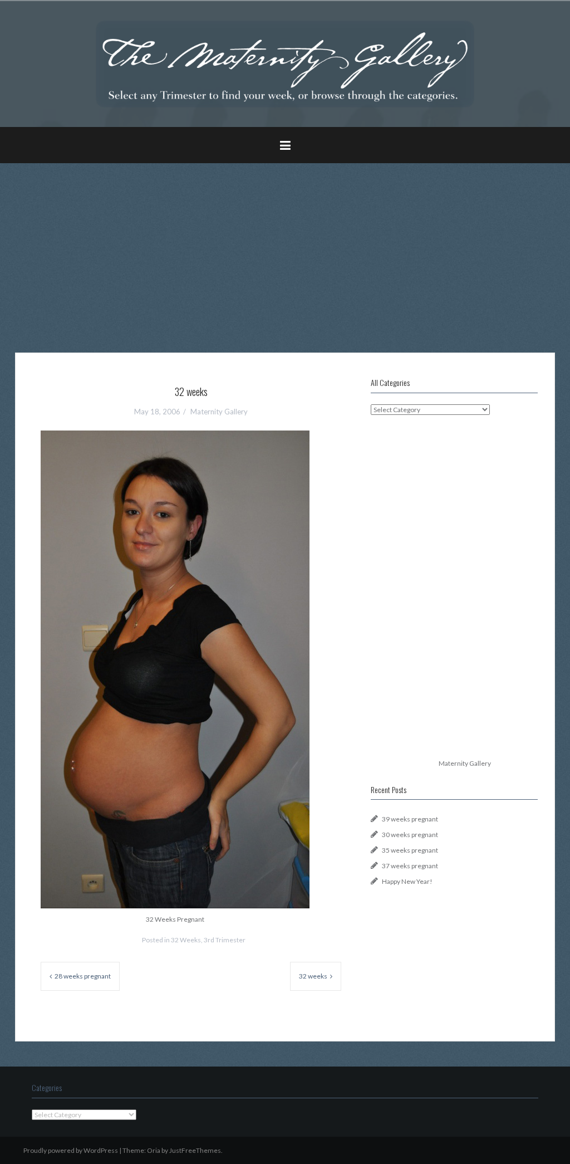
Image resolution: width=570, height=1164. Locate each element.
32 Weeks (186, 940)
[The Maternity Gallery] (285, 63)
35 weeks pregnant (410, 850)
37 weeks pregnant (410, 866)
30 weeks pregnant (410, 834)
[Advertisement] (285, 249)
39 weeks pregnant (410, 819)
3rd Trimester (224, 940)
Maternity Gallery (219, 411)
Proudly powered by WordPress (70, 1150)
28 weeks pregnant (83, 976)
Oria (153, 1150)
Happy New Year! (407, 881)
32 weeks (313, 976)
